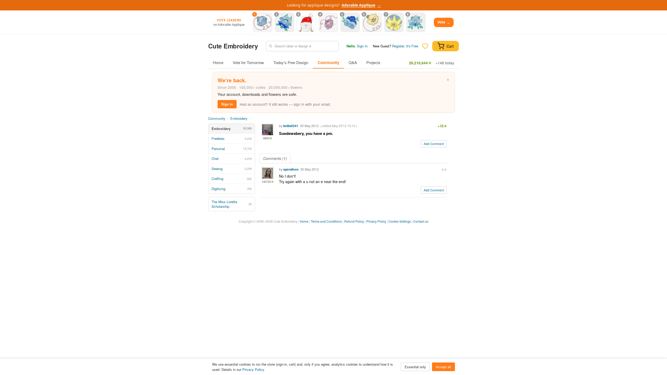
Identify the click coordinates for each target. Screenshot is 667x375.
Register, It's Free (405, 45)
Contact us (420, 221)
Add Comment (434, 143)
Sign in (227, 104)
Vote (443, 22)
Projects (373, 62)
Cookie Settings (399, 221)
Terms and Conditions (326, 221)
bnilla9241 (290, 125)
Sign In (362, 45)
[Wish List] (425, 46)
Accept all (443, 366)
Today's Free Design (290, 62)
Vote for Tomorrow (248, 62)
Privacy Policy (376, 221)
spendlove (291, 169)
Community (328, 62)
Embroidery (238, 118)
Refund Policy (354, 221)
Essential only (415, 366)
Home (218, 62)
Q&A (353, 62)
